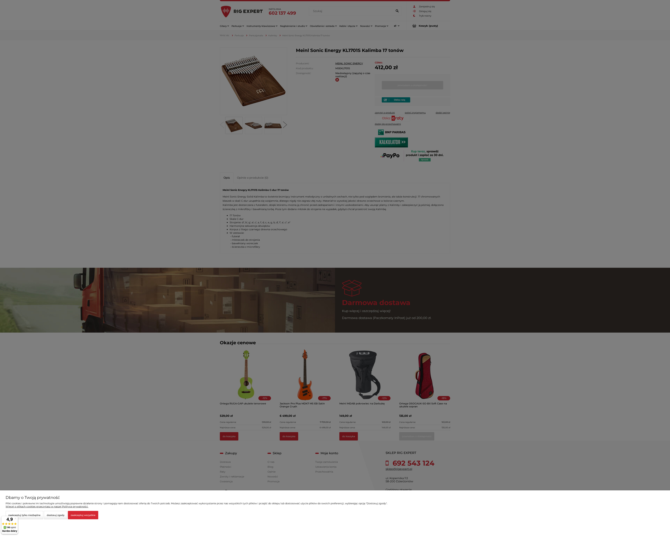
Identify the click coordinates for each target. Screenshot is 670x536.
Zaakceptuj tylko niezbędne (24, 515)
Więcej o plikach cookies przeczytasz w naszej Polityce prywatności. (47, 506)
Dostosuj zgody (55, 515)
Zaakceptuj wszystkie (83, 515)
